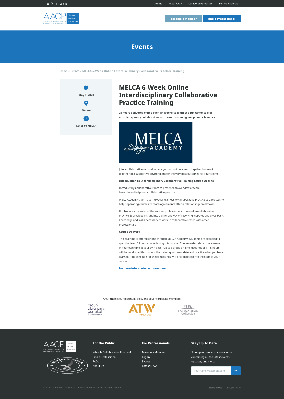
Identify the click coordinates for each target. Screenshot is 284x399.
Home (158, 3)
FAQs (96, 361)
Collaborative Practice (201, 3)
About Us (98, 366)
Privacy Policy (234, 387)
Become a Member (183, 19)
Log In (63, 3)
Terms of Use (215, 387)
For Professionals (228, 3)
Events (75, 71)
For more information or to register (142, 268)
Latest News (149, 366)
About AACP (175, 3)
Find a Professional (221, 19)
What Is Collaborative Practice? (112, 352)
